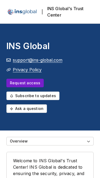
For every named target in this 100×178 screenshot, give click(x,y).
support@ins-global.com (37, 60)
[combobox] (50, 141)
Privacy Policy (27, 69)
